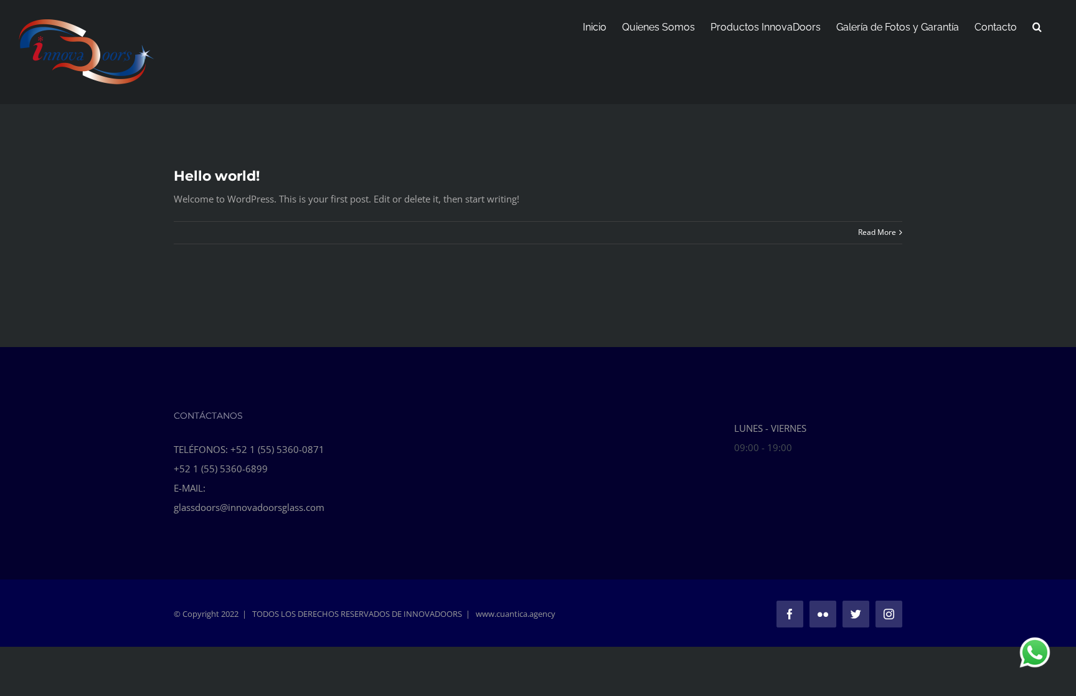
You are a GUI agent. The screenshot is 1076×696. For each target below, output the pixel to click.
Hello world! (217, 176)
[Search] (1037, 26)
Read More (877, 232)
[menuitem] (594, 26)
